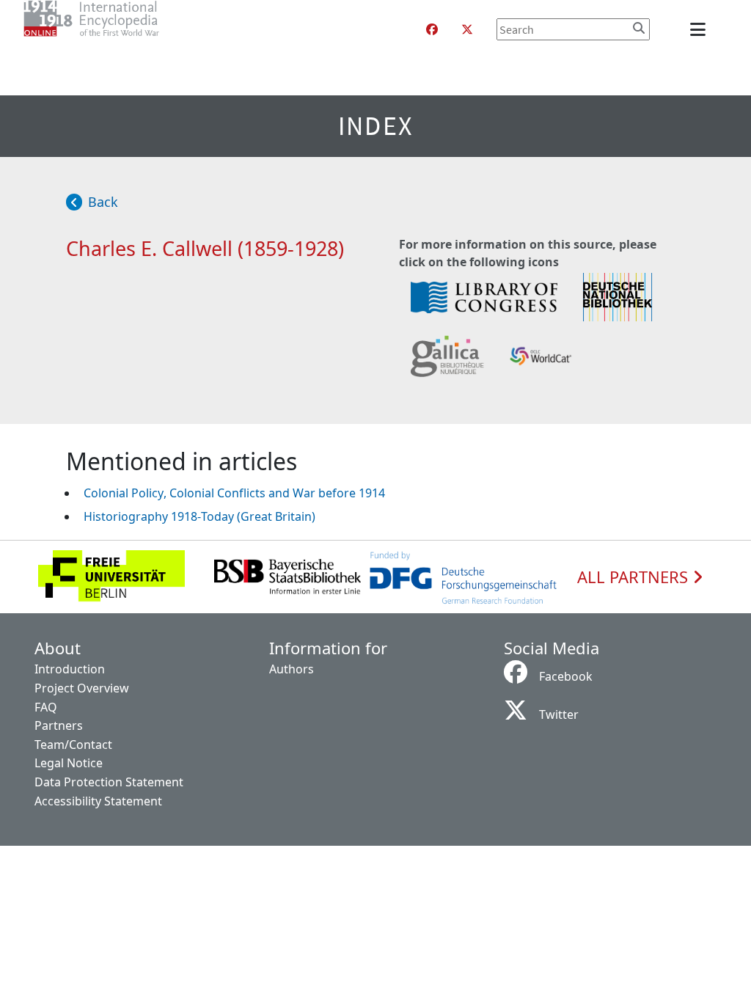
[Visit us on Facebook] (432, 29)
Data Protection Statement (108, 782)
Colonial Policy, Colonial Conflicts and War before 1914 (234, 493)
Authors (291, 669)
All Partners (634, 577)
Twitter (559, 714)
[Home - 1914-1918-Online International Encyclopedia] (120, 29)
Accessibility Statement (98, 801)
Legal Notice (68, 763)
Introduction (69, 669)
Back (103, 202)
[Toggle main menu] (700, 29)
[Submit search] (639, 28)
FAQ (45, 707)
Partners (58, 725)
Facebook (566, 676)
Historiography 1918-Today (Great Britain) (199, 516)
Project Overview (81, 688)
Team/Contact (73, 744)
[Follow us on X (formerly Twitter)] (467, 29)
